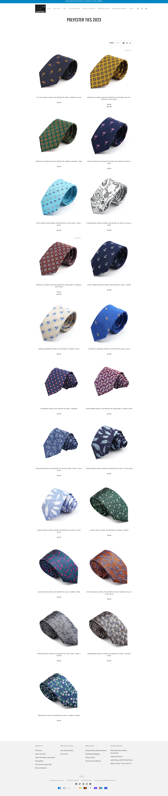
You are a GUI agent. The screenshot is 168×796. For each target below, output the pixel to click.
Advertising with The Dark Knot (122, 760)
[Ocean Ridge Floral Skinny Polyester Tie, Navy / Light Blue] (109, 443)
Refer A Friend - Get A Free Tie (121, 763)
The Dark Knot (55, 780)
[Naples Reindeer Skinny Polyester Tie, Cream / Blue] (59, 323)
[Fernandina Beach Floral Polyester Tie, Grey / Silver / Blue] (109, 628)
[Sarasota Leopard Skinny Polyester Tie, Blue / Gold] (109, 323)
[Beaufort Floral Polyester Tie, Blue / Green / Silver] (59, 690)
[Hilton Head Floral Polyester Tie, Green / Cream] (109, 505)
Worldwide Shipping (92, 754)
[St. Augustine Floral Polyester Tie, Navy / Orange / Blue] (59, 72)
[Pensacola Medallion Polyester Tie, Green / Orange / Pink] (59, 136)
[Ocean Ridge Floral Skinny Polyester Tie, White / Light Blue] (59, 505)
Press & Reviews (41, 768)
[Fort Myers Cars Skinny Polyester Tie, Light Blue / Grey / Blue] (59, 197)
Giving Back (39, 761)
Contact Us (64, 754)
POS (95, 780)
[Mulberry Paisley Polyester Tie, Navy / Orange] (59, 383)
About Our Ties (40, 754)
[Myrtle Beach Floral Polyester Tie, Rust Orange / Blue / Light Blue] (109, 566)
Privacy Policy (90, 757)
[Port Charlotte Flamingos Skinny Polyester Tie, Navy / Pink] (109, 136)
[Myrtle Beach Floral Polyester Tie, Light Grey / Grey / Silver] (59, 628)
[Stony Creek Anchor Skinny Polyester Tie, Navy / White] (109, 259)
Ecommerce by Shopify (108, 780)
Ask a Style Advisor (67, 750)
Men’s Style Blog (72, 780)
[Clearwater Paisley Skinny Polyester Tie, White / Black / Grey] (109, 197)
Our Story (38, 750)
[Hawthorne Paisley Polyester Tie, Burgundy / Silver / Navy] (109, 383)
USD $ (131, 8)
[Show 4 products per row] (131, 43)
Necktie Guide (86, 780)
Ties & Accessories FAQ (43, 764)
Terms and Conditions (93, 761)
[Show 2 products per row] (123, 43)
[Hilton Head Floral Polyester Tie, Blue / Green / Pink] (59, 566)
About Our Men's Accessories (45, 757)
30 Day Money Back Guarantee (96, 750)
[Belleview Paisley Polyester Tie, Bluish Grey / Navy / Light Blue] (59, 443)
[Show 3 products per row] (127, 43)
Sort (117, 43)
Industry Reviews (116, 756)
